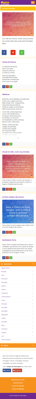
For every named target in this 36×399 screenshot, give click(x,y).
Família (3, 318)
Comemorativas (5, 296)
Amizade (3, 271)
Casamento (4, 293)
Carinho (3, 289)
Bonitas (3, 286)
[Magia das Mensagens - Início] (18, 2)
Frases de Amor (18, 383)
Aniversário (4, 279)
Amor (2, 275)
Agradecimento (5, 268)
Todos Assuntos (6, 340)
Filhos (3, 325)
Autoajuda (4, 282)
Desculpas (4, 307)
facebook (7, 370)
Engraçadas (4, 314)
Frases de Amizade (18, 386)
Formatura (4, 329)
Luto (2, 336)
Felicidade (4, 322)
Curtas (3, 300)
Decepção (4, 304)
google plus (17, 370)
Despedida (4, 311)
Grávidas (3, 332)
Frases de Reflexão (18, 389)
